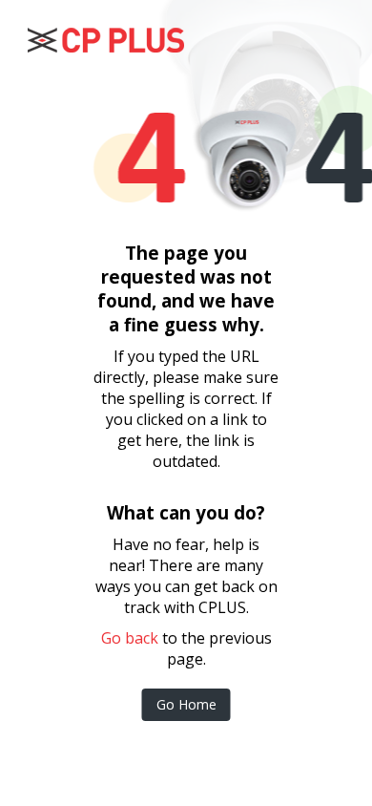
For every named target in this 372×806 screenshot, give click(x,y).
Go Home (186, 704)
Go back (129, 637)
